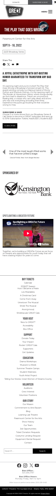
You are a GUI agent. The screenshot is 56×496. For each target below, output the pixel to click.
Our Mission (28, 404)
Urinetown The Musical (28, 302)
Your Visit (28, 318)
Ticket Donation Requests (28, 432)
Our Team (28, 425)
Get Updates (28, 352)
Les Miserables (28, 292)
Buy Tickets (28, 279)
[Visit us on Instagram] (25, 465)
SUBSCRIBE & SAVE (40, 2)
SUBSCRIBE (10, 126)
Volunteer (28, 384)
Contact (28, 443)
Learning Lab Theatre (28, 415)
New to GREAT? (28, 322)
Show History (28, 422)
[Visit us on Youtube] (37, 465)
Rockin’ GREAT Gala (28, 345)
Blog (28, 411)
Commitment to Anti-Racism (28, 408)
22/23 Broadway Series (14, 52)
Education (28, 358)
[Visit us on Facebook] (19, 465)
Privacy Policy (45, 493)
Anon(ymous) (28, 309)
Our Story (28, 400)
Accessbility (28, 325)
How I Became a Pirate (28, 288)
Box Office (28, 329)
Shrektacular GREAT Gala (28, 313)
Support (28, 334)
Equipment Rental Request (28, 439)
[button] (4, 64)
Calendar (28, 283)
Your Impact (28, 342)
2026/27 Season (28, 286)
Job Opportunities (28, 429)
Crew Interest (28, 391)
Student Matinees (28, 372)
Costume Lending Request (28, 436)
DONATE (16, 2)
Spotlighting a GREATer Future (19, 215)
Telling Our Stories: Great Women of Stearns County (28, 379)
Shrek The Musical (28, 306)
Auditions (28, 388)
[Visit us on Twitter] (31, 465)
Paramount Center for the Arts (28, 418)
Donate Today (28, 338)
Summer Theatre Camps (28, 368)
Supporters (28, 349)
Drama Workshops (28, 361)
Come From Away (28, 299)
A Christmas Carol (28, 295)
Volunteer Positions (28, 395)
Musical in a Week (28, 365)
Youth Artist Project (28, 375)
